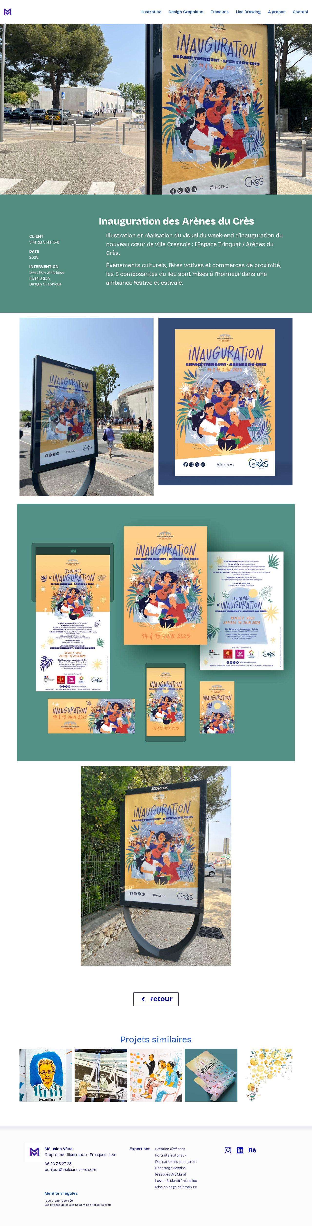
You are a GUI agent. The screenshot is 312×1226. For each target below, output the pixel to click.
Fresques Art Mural (170, 1174)
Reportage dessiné (170, 1168)
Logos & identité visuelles (176, 1181)
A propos (276, 12)
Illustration (150, 12)
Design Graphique (186, 12)
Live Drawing (248, 12)
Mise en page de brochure (176, 1187)
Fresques (220, 12)
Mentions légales (61, 1193)
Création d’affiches (170, 1149)
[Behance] (252, 1150)
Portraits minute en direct (176, 1162)
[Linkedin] (240, 1150)
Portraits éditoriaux (170, 1155)
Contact (300, 12)
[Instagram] (228, 1150)
